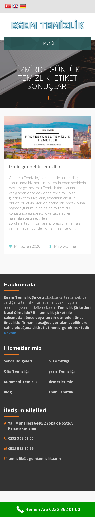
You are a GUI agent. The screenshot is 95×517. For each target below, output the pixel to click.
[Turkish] (8, 6)
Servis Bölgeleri (18, 361)
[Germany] (23, 6)
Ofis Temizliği (16, 371)
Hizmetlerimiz (60, 381)
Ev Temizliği (58, 361)
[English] (15, 6)
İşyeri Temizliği (61, 371)
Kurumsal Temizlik (21, 381)
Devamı (10, 332)
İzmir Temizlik (60, 392)
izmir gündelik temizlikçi (35, 166)
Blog (8, 392)
